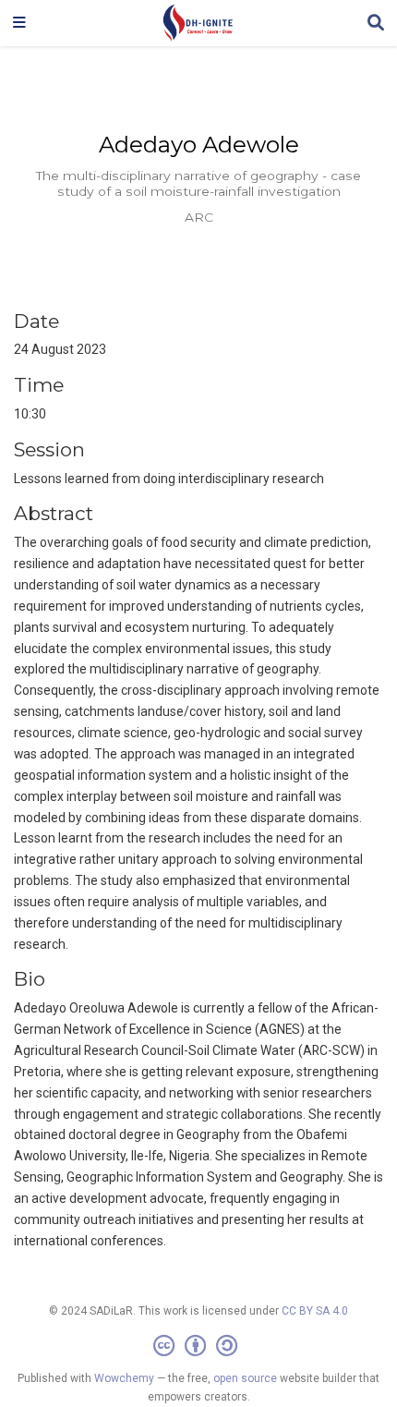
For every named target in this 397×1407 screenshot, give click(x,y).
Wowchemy (124, 1378)
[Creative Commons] (199, 1346)
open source (245, 1378)
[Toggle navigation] (19, 23)
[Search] (375, 23)
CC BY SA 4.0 (315, 1310)
